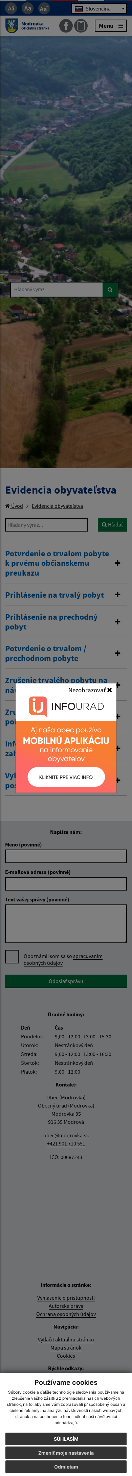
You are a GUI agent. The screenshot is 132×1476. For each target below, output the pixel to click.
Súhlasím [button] (66, 1439)
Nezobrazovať (87, 690)
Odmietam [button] (66, 1467)
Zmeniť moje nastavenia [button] (66, 1453)
